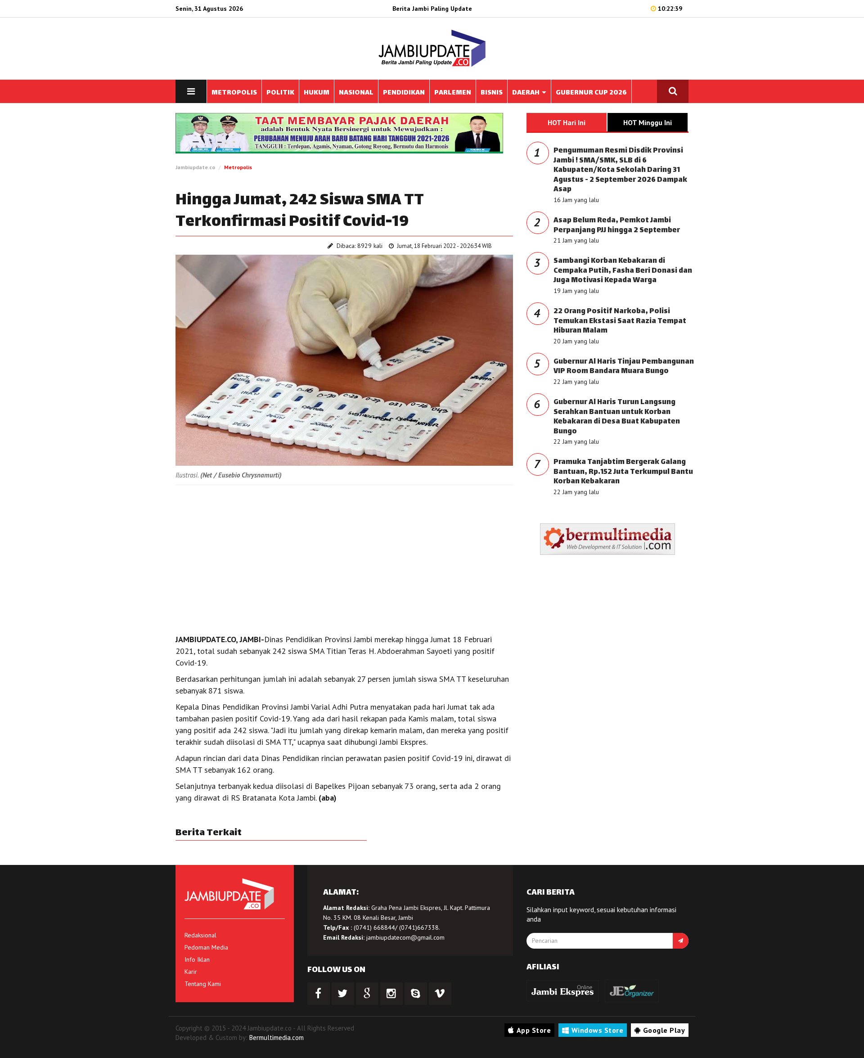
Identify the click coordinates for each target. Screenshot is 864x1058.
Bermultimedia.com (276, 1037)
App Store (534, 1030)
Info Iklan (197, 959)
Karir (190, 972)
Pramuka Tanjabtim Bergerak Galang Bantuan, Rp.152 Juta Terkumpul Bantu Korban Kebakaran (623, 472)
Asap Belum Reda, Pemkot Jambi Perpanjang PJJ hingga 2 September (617, 225)
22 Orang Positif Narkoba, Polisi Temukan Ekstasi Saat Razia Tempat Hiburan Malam (620, 321)
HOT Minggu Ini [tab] (647, 122)
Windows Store (598, 1030)
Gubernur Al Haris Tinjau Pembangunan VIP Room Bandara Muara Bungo (624, 367)
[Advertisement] (344, 557)
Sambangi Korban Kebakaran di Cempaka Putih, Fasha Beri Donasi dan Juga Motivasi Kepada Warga (623, 271)
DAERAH (526, 93)
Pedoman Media (206, 947)
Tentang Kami (202, 984)
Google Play (664, 1030)
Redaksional (200, 935)
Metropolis (238, 167)
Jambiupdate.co (195, 167)
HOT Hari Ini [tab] (566, 122)
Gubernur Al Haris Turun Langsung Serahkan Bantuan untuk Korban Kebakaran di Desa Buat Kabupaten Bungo (617, 417)
